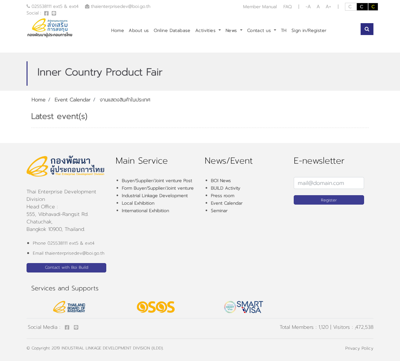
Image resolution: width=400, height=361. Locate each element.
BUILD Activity (225, 188)
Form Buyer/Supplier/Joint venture (158, 188)
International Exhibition (145, 210)
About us (139, 30)
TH (284, 30)
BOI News (221, 180)
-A (309, 6)
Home (117, 30)
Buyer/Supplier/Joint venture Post (157, 180)
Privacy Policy (359, 348)
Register (329, 200)
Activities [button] (206, 30)
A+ (328, 6)
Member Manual (260, 6)
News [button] (232, 30)
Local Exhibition (138, 203)
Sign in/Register (309, 30)
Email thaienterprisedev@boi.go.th (68, 253)
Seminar (219, 210)
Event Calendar (73, 100)
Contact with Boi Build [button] (66, 267)
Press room (222, 195)
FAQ (287, 6)
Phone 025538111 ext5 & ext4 (63, 243)
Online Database (172, 30)
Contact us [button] (260, 30)
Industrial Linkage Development (155, 195)
